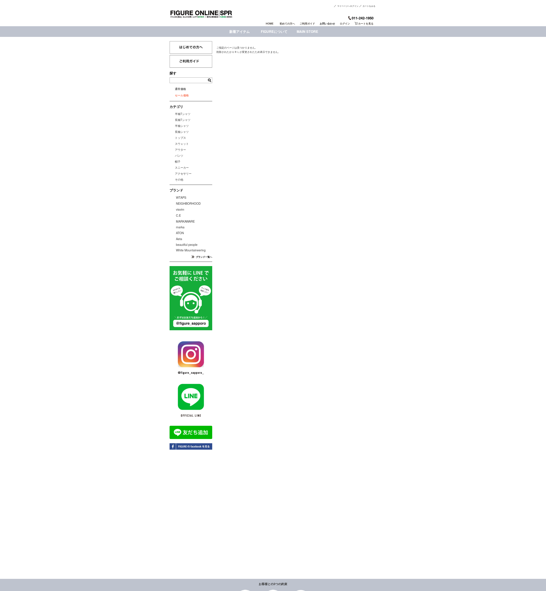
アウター (180, 150)
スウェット (182, 144)
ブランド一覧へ (204, 256)
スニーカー (182, 167)
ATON (180, 233)
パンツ (179, 156)
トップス (180, 138)
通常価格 (180, 89)
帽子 (177, 161)
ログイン (345, 23)
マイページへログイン (348, 5)
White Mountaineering (191, 250)
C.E (178, 215)
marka (180, 227)
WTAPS (181, 197)
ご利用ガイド (307, 23)
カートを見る (365, 23)
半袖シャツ (182, 126)
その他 (179, 179)
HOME (269, 23)
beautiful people (186, 244)
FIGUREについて (274, 31)
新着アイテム (239, 31)
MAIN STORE (307, 31)
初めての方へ (287, 23)
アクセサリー (183, 173)
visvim (180, 209)
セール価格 (182, 95)
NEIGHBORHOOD (188, 203)
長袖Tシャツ (182, 120)
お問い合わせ (327, 23)
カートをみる (369, 5)
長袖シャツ (182, 132)
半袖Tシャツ (182, 114)
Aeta (179, 239)
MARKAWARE (185, 221)
